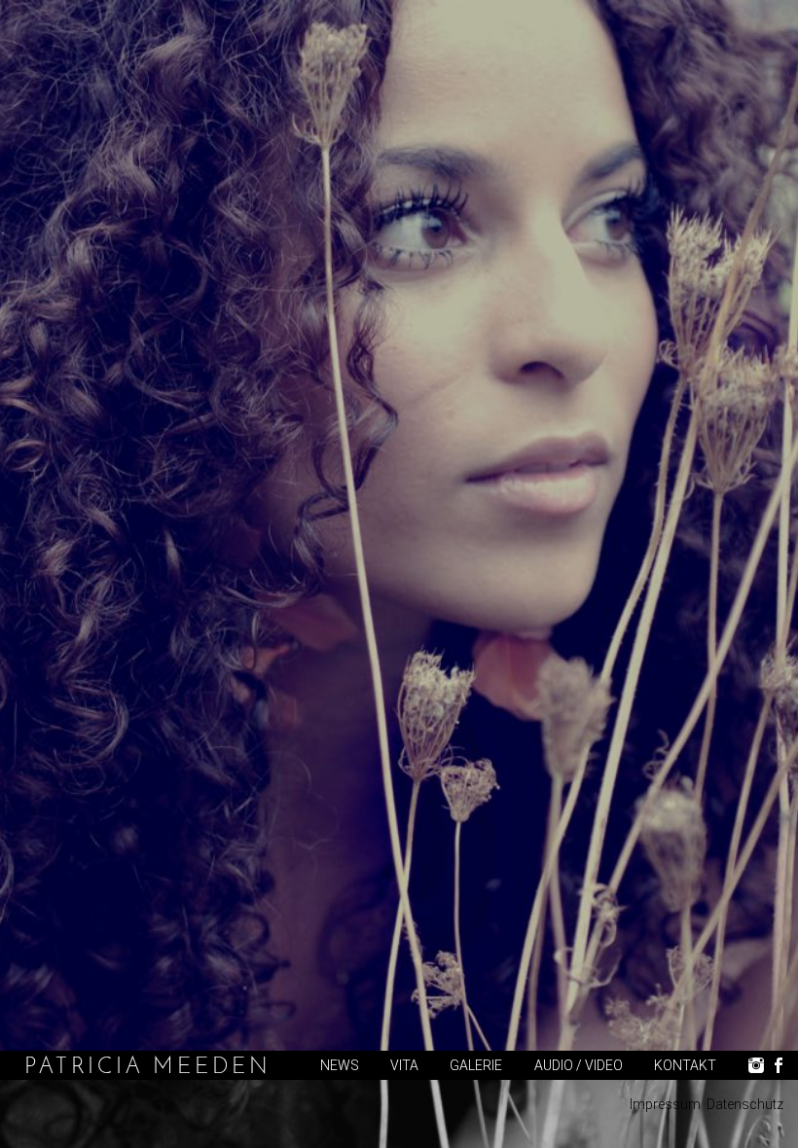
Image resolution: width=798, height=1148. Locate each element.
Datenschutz (745, 1104)
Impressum (665, 1104)
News (339, 1065)
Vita (404, 1065)
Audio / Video (578, 1065)
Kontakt (685, 1065)
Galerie (476, 1065)
